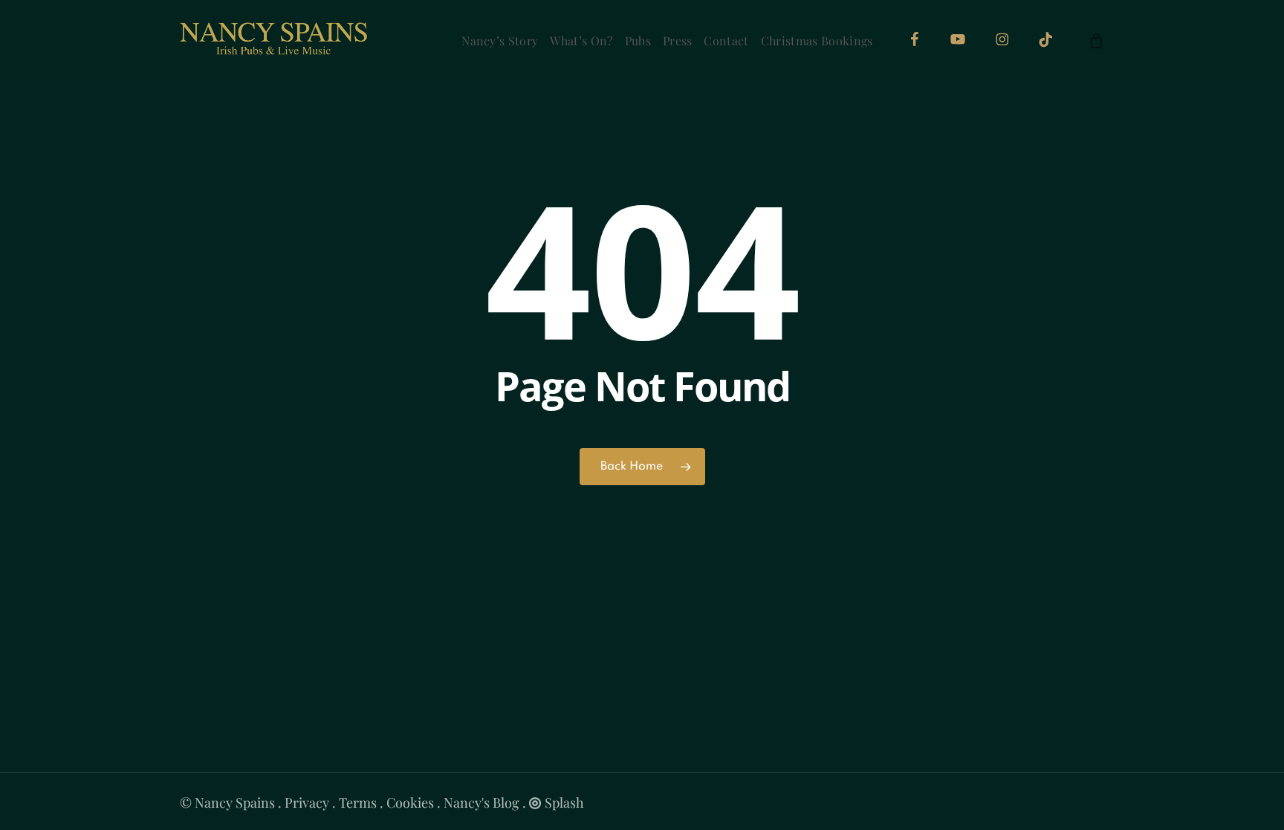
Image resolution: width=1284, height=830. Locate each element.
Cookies (410, 802)
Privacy (307, 802)
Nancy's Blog (481, 802)
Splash (564, 802)
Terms (358, 802)
